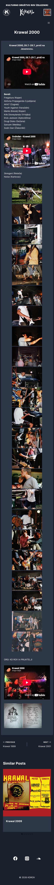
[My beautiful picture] (27, 194)
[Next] (47, 800)
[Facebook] (15, 858)
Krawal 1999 (9, 744)
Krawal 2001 (44, 744)
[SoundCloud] (39, 858)
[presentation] (27, 792)
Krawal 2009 (14, 821)
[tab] (22, 834)
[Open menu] (48, 23)
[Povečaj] (38, 706)
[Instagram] (27, 858)
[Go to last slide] (7, 800)
